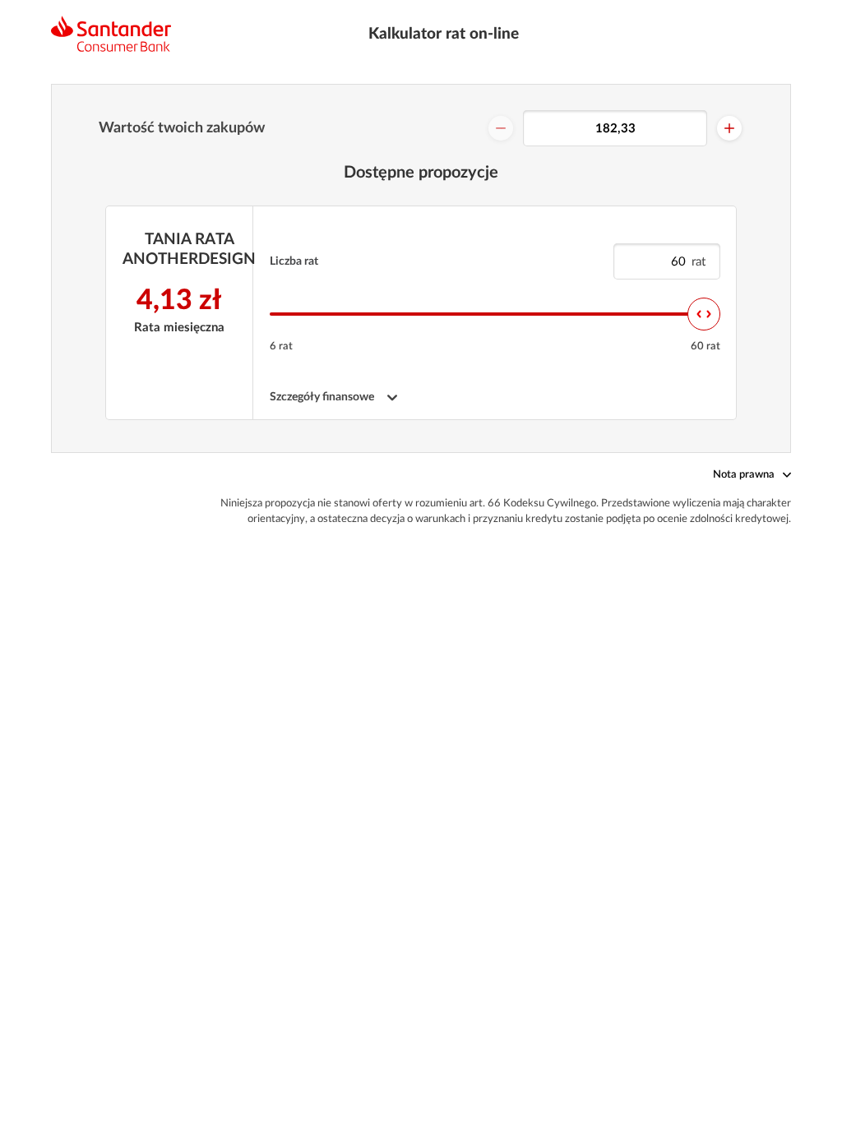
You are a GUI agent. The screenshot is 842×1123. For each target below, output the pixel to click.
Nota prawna (744, 474)
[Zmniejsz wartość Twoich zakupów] (500, 128)
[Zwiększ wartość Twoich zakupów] (729, 128)
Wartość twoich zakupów (182, 128)
